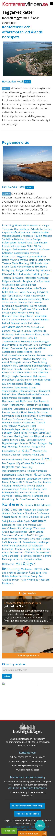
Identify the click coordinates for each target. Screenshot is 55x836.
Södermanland (40, 309)
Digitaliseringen (10, 443)
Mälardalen (41, 316)
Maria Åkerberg (20, 263)
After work (20, 535)
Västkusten (43, 509)
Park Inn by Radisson (31, 555)
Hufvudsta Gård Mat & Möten (34, 538)
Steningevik (44, 391)
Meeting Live (40, 451)
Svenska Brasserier (17, 572)
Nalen (5, 299)
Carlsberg (13, 555)
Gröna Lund (37, 327)
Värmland (15, 358)
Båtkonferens (9, 397)
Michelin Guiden (40, 232)
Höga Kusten (23, 463)
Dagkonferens (11, 467)
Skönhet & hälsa (40, 319)
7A (17, 499)
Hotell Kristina (24, 351)
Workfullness (9, 528)
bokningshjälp (18, 246)
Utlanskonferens (28, 391)
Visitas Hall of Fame (35, 288)
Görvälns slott (22, 319)
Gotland (6, 513)
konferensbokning (12, 459)
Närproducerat (42, 436)
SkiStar (32, 443)
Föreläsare (17, 277)
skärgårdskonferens (13, 288)
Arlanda (35, 229)
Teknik (37, 351)
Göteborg (7, 252)
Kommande (8, 415)
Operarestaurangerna (14, 470)
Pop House (25, 309)
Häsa (23, 579)
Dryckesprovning (36, 439)
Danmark (7, 422)
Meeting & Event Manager (35, 341)
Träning (36, 358)
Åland (13, 266)
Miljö (5, 292)
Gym (4, 555)
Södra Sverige (24, 528)
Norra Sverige (33, 239)
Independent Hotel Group (24, 576)
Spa (28, 409)
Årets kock (24, 446)
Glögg (47, 379)
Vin (14, 330)
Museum (38, 419)
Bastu (22, 439)
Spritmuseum (34, 478)
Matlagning (8, 270)
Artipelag (36, 397)
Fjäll (4, 295)
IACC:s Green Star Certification (35, 482)
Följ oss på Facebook (28, 813)
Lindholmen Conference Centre (18, 355)
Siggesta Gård (33, 549)
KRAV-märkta (24, 372)
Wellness (30, 552)
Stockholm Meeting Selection (17, 436)
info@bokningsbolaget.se (31, 765)
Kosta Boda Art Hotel (18, 295)
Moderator (27, 569)
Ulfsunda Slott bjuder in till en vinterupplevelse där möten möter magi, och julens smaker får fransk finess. (26, 614)
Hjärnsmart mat (10, 401)
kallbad (6, 323)
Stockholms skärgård (26, 415)
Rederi (14, 309)
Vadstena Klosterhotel (31, 492)
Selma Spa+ (45, 432)
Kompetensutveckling (29, 299)
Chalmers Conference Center (17, 419)
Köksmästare (9, 372)
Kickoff (27, 450)
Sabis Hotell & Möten (13, 239)
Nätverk (26, 362)
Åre (40, 576)
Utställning (8, 499)
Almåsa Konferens (20, 232)
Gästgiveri (37, 545)
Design (6, 376)
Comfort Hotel (42, 281)
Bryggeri (21, 256)
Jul (19, 516)
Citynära (42, 292)
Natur (38, 475)
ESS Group (7, 369)
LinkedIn (32, 337)
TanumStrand (25, 242)
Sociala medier (24, 474)
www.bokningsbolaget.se (27, 769)
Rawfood (26, 454)
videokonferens (25, 266)
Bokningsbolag (10, 492)
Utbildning (7, 334)
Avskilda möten (10, 579)
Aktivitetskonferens (16, 327)
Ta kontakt (9, 830)
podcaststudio (21, 252)
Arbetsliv (18, 559)
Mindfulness (19, 485)
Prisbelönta (42, 404)
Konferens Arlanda (18, 829)
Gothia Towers (10, 439)
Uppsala (47, 235)
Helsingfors (24, 397)
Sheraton (7, 365)
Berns (48, 369)
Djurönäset (8, 379)
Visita (36, 323)
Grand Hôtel (45, 415)
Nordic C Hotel (19, 412)
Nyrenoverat (43, 270)
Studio (32, 387)
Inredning (8, 225)
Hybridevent (39, 376)
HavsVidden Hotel (12, 81)
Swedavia (38, 379)
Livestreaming (9, 538)
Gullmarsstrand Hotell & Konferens (31, 249)
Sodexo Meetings (11, 454)
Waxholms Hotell (27, 425)
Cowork (29, 505)
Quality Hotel (22, 305)
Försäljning (8, 305)
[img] (28, 624)
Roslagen (42, 443)
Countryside (33, 256)
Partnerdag (45, 344)
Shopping (7, 408)
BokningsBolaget (11, 429)
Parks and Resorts (24, 334)
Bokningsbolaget (41, 365)
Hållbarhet (8, 564)
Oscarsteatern (43, 552)
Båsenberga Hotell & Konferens (19, 524)
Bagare (11, 463)
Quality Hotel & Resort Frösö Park (20, 344)
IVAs (35, 372)
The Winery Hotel (37, 489)
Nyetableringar (18, 531)
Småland (15, 323)
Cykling (31, 485)
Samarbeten (29, 542)
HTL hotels (36, 263)
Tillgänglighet (16, 404)
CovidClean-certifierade (32, 499)
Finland (33, 259)
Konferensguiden (17, 792)
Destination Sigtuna (21, 348)
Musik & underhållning (27, 274)
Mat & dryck (25, 563)
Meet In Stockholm (38, 412)
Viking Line (38, 454)
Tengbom (28, 281)
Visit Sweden (35, 302)
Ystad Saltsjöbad (10, 284)
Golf (39, 524)
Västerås (16, 281)
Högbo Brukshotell (22, 376)
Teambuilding (39, 362)
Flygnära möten (23, 379)
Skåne (23, 489)
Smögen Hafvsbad (25, 270)
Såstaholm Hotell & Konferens (33, 394)
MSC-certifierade (22, 365)
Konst (38, 334)
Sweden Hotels (15, 383)
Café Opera (18, 513)
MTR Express (20, 337)
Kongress (20, 549)
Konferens (12, 504)
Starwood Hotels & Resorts (16, 495)
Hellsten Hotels (17, 292)
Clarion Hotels (9, 451)
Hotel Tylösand (42, 505)
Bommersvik (14, 542)
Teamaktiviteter (11, 341)
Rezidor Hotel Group (24, 422)
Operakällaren (21, 229)
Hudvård (26, 358)
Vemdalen (41, 470)
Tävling (38, 235)
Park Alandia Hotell (13, 187)
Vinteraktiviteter (32, 459)
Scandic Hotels (22, 369)
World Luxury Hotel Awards (31, 330)
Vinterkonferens (19, 259)
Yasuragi (6, 485)
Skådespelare (9, 242)
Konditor (26, 429)
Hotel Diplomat (30, 516)
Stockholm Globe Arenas (15, 387)
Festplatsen (27, 795)
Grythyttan (38, 429)
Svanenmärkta (9, 391)
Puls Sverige (37, 369)
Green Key (27, 467)
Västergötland (9, 516)
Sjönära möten (12, 509)
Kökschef (7, 274)
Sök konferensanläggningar (17, 827)
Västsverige (29, 509)
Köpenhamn (26, 316)
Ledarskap (7, 549)
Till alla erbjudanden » (27, 655)
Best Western (17, 552)
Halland (31, 470)
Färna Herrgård (29, 432)
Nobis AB (32, 246)
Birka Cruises (9, 394)
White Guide (23, 521)
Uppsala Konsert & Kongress (17, 235)
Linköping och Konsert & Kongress (20, 312)
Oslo (46, 495)
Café (4, 542)
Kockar (5, 348)
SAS (4, 383)
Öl (30, 545)
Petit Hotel (30, 277)
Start (40, 259)
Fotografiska (38, 446)
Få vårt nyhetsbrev (14, 664)
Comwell (6, 330)
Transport (37, 495)
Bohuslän (7, 432)
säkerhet (43, 372)
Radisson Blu (9, 474)
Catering (31, 292)
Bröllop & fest (28, 284)
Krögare (6, 281)
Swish (5, 404)
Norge (33, 305)
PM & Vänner (38, 463)
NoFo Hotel (26, 401)
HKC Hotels (41, 266)
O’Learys (22, 302)
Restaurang (10, 568)
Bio (4, 463)
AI (19, 451)
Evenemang (32, 383)
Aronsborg (43, 277)
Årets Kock (27, 323)
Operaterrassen (10, 316)
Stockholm (39, 521)
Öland (17, 432)
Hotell (46, 458)
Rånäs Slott (8, 319)
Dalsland (20, 478)
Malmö (24, 443)
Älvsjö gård (35, 572)
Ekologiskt (15, 362)
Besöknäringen (35, 535)
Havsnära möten (33, 559)
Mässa (13, 299)
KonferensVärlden (36, 792)
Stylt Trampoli (41, 401)
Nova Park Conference (37, 513)
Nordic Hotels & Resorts (27, 225)
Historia (30, 404)
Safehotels (19, 408)
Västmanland (38, 295)
